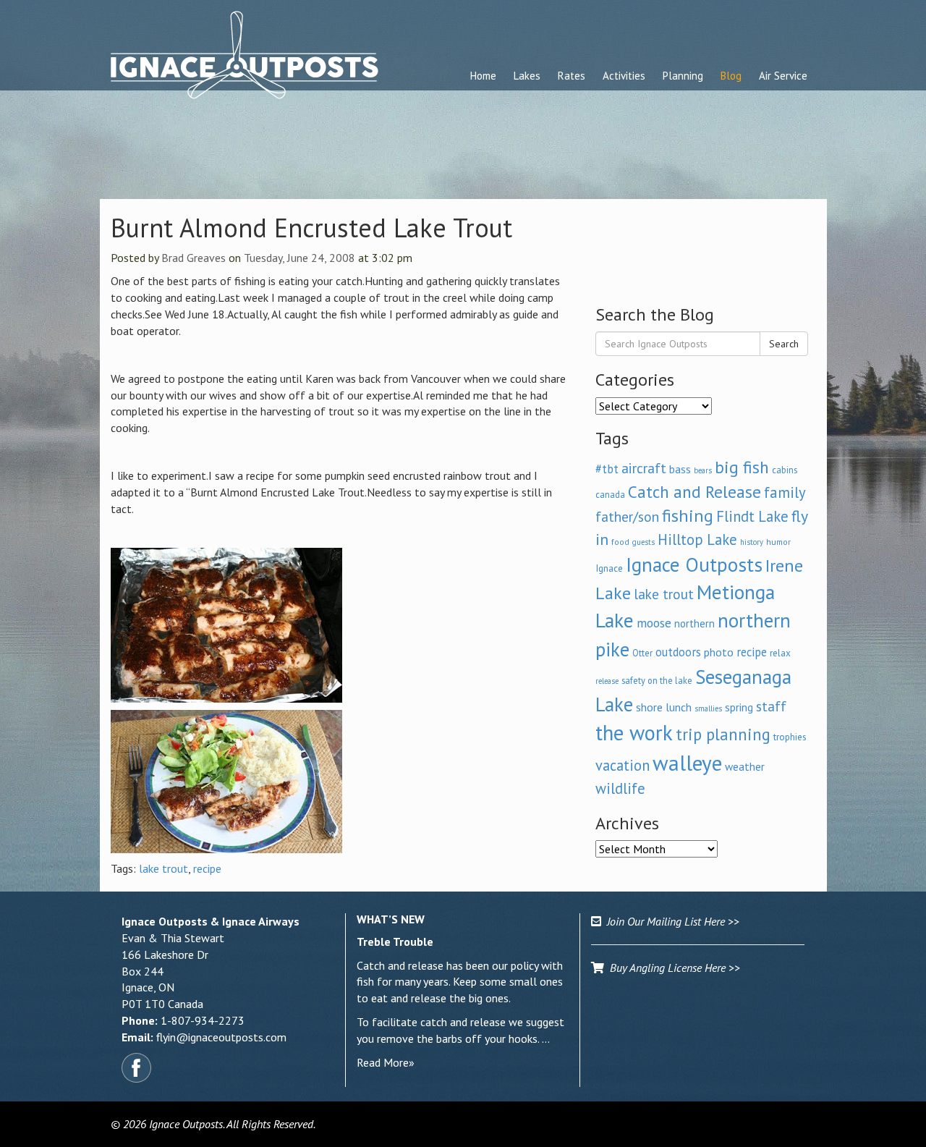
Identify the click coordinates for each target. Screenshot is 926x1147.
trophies (790, 736)
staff (771, 706)
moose (654, 622)
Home (483, 75)
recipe (207, 868)
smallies (708, 708)
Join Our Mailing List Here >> (670, 921)
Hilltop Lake (697, 539)
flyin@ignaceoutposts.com (221, 1037)
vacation (622, 765)
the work (634, 732)
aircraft (643, 468)
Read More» (386, 1062)
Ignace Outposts (694, 564)
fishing (687, 515)
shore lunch (664, 707)
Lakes (527, 75)
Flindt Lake (752, 516)
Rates (571, 75)
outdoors (678, 652)
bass (680, 469)
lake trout (163, 868)
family (785, 492)
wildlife (620, 788)
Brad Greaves (193, 257)
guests (643, 542)
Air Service (783, 75)
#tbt (607, 469)
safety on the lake (656, 680)
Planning (683, 75)
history (751, 542)
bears (703, 470)
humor (778, 541)
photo (719, 652)
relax (780, 652)
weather (745, 766)
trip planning (723, 734)
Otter (642, 653)
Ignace (609, 568)
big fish (742, 467)
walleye (687, 762)
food (620, 541)
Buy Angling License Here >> (672, 967)
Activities (624, 75)
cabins (784, 469)
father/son (627, 516)
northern (694, 623)
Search (784, 343)
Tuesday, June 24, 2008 (299, 257)
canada (610, 494)
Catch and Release (694, 491)
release (607, 681)
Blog (731, 75)
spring (739, 707)
